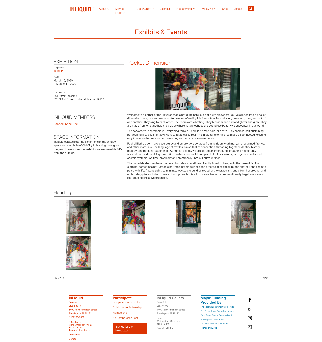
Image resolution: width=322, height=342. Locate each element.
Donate (237, 9)
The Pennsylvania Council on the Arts (217, 311)
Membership (120, 312)
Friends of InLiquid (209, 328)
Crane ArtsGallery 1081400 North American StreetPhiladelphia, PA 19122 (171, 308)
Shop (225, 9)
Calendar (165, 9)
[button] (104, 8)
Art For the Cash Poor (125, 318)
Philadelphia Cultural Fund (212, 320)
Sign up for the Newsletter (124, 328)
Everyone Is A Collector (126, 302)
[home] (82, 11)
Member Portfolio (120, 11)
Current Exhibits (165, 328)
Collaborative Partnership (127, 307)
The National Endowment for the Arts (217, 307)
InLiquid (59, 71)
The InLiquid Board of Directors (214, 324)
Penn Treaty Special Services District (217, 315)
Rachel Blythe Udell (66, 124)
